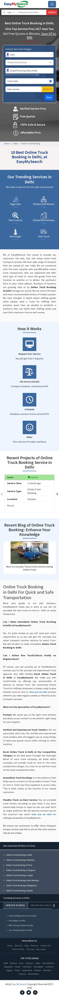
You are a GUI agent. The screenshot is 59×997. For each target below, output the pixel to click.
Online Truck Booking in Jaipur (19, 875)
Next (49, 97)
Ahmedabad (33, 974)
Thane (17, 970)
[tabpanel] (29, 868)
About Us (19, 945)
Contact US (45, 945)
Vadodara (47, 970)
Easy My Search (19, 984)
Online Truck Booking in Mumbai (20, 860)
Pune (21, 963)
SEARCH (52, 12)
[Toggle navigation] (52, 4)
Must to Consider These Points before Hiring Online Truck (29, 568)
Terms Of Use (18, 949)
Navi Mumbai (48, 963)
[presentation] (1, 494)
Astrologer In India (17, 920)
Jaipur (38, 963)
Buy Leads (41, 949)
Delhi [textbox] (12, 54)
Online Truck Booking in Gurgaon (20, 870)
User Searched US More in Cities (19, 845)
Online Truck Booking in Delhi (19, 855)
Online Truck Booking (30, 143)
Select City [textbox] (11, 12)
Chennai (22, 974)
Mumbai (13, 963)
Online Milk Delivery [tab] (43, 905)
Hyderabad (27, 970)
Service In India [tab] (15, 905)
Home (7, 143)
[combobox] (8, 12)
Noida (17, 966)
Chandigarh (38, 966)
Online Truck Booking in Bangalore (21, 885)
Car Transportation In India (20, 930)
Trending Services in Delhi (16, 897)
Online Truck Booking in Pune (19, 865)
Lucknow (49, 966)
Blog (27, 945)
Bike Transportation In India (21, 925)
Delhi (15, 143)
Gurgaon (29, 963)
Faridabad (26, 966)
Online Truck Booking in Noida (19, 890)
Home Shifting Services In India (22, 915)
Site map (30, 949)
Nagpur (9, 970)
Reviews (34, 945)
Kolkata (37, 970)
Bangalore (8, 966)
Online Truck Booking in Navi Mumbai (22, 880)
